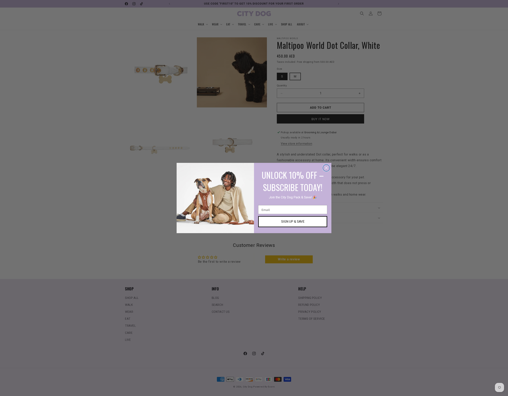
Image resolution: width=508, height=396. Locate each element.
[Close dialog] (326, 167)
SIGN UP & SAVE (292, 221)
